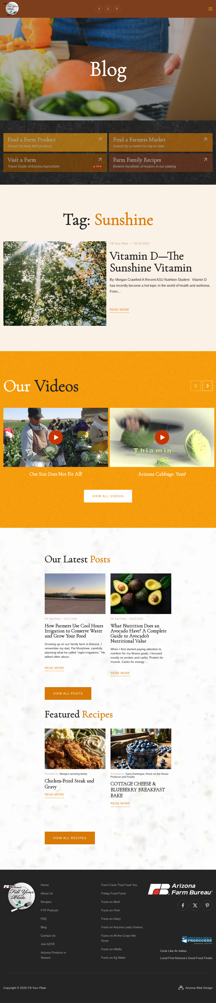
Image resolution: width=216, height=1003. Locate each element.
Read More (119, 309)
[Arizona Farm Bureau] (180, 889)
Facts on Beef (110, 901)
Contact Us (48, 935)
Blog (44, 927)
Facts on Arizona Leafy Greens (122, 927)
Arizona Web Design (199, 987)
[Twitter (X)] (108, 8)
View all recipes (69, 838)
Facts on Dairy (111, 918)
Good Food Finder (200, 958)
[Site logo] (19, 921)
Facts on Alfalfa (111, 949)
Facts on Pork (110, 910)
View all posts (68, 693)
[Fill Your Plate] (11, 9)
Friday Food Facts (113, 893)
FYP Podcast (49, 910)
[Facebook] (99, 8)
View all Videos (108, 496)
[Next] (207, 386)
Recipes (46, 901)
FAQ (44, 918)
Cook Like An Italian (173, 951)
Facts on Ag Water (113, 957)
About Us (47, 893)
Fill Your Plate (37, 987)
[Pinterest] (116, 8)
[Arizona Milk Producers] (197, 940)
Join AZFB (47, 944)
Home (45, 885)
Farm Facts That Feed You (119, 885)
